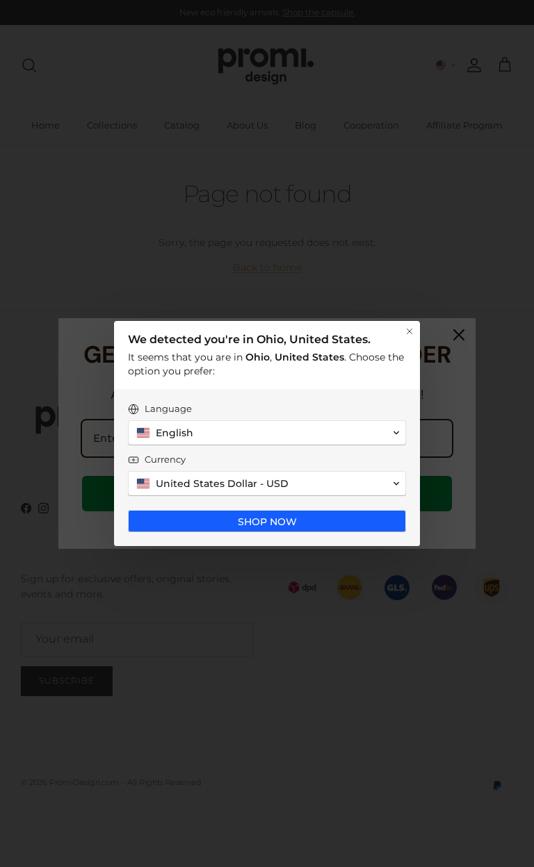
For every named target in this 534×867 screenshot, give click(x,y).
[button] (267, 432)
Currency (165, 459)
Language (168, 408)
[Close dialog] (409, 331)
